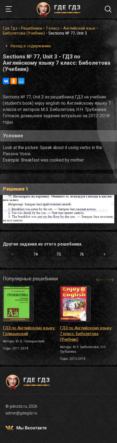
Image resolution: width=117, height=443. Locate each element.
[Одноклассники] (13, 81)
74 (35, 254)
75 (58, 254)
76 (81, 254)
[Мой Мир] (21, 81)
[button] (104, 254)
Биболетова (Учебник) (24, 33)
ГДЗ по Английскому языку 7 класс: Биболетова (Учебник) (86, 334)
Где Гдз (10, 28)
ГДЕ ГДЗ (58, 9)
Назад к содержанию (31, 46)
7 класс (52, 28)
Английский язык (79, 28)
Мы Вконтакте (31, 427)
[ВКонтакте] (6, 81)
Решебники (31, 28)
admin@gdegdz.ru (21, 413)
